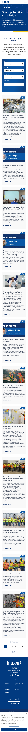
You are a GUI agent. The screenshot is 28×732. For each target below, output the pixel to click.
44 (23, 647)
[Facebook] (15, 675)
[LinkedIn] (9, 675)
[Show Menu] (25, 2)
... (18, 647)
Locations (7, 692)
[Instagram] (12, 675)
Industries (7, 689)
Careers (6, 680)
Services (7, 683)
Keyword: (6, 80)
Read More (6, 139)
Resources (18, 680)
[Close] (26, 713)
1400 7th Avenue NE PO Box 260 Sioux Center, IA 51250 (14, 669)
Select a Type (8, 64)
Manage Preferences (14, 726)
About (6, 686)
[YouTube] (18, 675)
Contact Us (12, 703)
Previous (15, 642)
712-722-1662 (14, 672)
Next (13, 652)
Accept (14, 729)
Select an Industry (9, 70)
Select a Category (9, 77)
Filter (14, 89)
